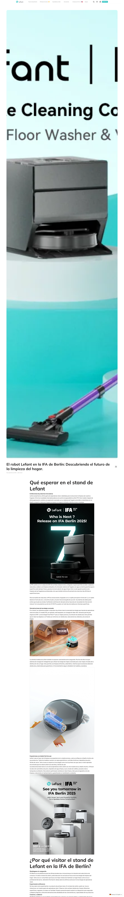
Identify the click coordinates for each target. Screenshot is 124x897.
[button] (93, 1)
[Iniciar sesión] (97, 1)
